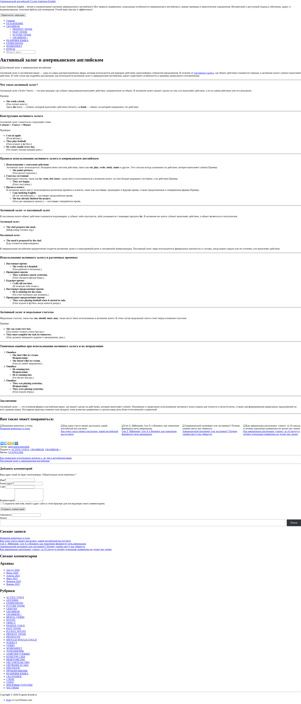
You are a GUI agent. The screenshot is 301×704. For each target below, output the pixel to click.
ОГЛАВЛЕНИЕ (14, 23)
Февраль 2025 (13, 581)
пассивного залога (204, 73)
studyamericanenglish (18, 446)
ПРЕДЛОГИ (13, 668)
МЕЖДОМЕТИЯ (15, 659)
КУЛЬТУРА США (15, 656)
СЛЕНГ (10, 679)
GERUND (11, 608)
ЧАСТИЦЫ (12, 687)
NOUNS (10, 620)
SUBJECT (11, 642)
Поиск (3, 518)
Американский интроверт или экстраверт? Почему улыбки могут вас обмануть (209, 432)
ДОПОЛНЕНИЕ (15, 651)
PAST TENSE (20, 32)
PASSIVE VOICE (15, 625)
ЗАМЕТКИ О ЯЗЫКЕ (18, 654)
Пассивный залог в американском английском (25, 460)
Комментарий (7, 500)
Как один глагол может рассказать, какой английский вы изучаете (35, 541)
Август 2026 (13, 570)
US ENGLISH (15, 452)
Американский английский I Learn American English (28, 1)
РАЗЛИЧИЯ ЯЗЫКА (17, 40)
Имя (3, 480)
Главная (10, 20)
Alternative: (6, 514)
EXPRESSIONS (14, 43)
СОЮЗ (10, 682)
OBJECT (11, 622)
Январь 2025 (13, 584)
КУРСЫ (10, 49)
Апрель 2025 (13, 575)
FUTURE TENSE (22, 34)
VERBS (10, 645)
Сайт (2, 486)
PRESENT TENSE (22, 29)
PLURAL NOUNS (16, 631)
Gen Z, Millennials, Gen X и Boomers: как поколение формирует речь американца (149, 432)
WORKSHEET (14, 46)
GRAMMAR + (20, 37)
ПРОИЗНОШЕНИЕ (17, 670)
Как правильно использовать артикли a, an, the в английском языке (36, 458)
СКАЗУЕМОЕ (14, 676)
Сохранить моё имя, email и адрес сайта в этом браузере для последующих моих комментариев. (54, 503)
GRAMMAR (13, 26)
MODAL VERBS (15, 617)
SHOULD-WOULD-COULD (21, 639)
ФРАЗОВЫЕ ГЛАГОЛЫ (19, 685)
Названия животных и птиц (15, 428)
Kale (8, 700)
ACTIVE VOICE (20, 449)
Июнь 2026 (12, 573)
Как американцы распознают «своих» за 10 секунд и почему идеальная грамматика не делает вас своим (271, 432)
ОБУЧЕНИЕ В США (17, 665)
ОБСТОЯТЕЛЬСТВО (17, 662)
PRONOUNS (13, 637)
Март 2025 (12, 578)
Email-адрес (7, 483)
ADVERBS (12, 600)
